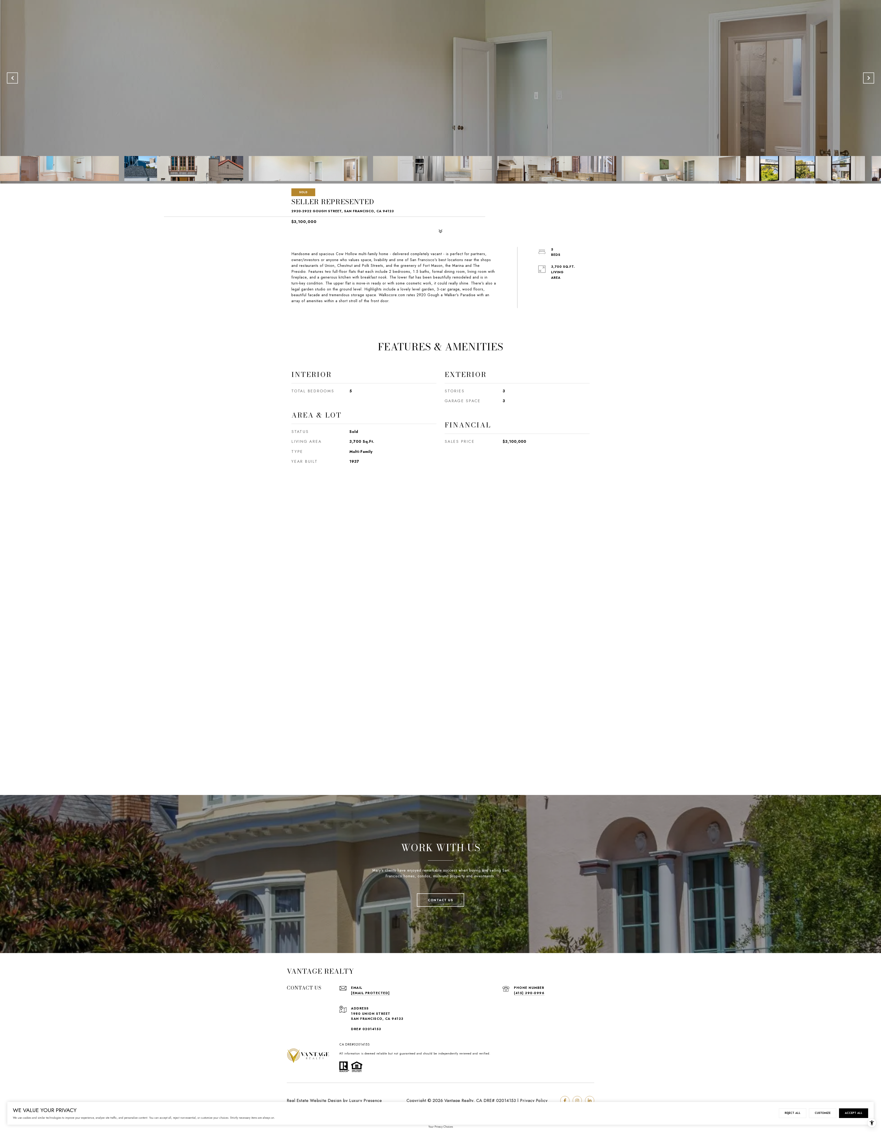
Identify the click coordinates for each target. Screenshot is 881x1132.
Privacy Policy (534, 1101)
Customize (823, 1113)
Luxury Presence (365, 1101)
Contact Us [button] (440, 900)
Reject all (792, 1113)
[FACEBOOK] (564, 1100)
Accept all (853, 1113)
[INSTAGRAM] (577, 1100)
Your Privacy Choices (440, 1127)
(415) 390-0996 (529, 993)
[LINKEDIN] (589, 1100)
